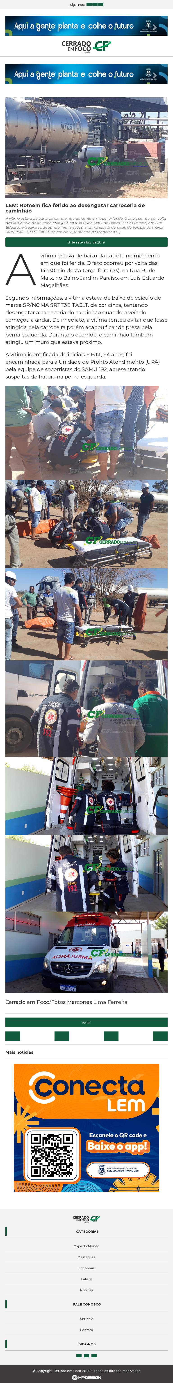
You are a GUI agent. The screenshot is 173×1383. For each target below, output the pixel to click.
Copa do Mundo (86, 1206)
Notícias (86, 1250)
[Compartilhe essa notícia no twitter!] (62, 996)
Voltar (86, 983)
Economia (86, 1228)
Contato (86, 1290)
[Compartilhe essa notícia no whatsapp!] (160, 996)
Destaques (86, 1217)
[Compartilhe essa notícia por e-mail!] (111, 996)
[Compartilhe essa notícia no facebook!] (12, 996)
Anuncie (86, 1279)
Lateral (86, 1239)
